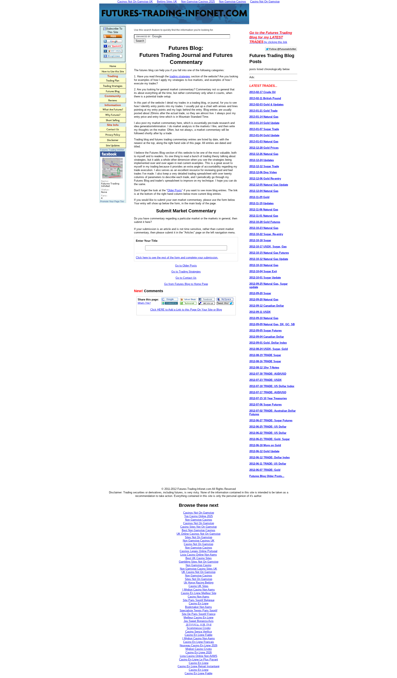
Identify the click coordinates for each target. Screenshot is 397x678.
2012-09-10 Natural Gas (263, 318)
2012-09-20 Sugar (260, 293)
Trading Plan (112, 80)
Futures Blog (113, 91)
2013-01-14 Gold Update (264, 122)
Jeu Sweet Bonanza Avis (199, 621)
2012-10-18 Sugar (260, 240)
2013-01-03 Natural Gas (263, 141)
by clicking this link (270, 37)
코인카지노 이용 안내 (199, 624)
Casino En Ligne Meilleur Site (198, 593)
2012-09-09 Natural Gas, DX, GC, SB (272, 324)
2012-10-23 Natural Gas (263, 228)
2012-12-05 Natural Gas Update (268, 184)
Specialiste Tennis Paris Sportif (198, 610)
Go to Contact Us (186, 277)
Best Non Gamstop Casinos (198, 530)
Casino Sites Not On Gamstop (198, 526)
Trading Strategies (112, 85)
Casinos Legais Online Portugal (198, 551)
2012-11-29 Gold (259, 197)
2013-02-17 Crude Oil (262, 92)
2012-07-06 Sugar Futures (265, 404)
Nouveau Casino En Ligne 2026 (198, 645)
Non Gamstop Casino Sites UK (198, 568)
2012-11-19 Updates (261, 203)
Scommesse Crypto (198, 628)
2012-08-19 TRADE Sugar (265, 355)
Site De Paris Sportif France (198, 614)
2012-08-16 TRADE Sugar (265, 361)
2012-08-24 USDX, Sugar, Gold (268, 348)
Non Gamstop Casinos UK (198, 540)
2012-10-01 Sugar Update (265, 277)
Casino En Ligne (198, 603)
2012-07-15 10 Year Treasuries (268, 398)
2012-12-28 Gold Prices (264, 147)
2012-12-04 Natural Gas (263, 191)
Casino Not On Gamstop (198, 544)
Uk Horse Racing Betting (198, 582)
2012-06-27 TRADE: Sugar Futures (270, 420)
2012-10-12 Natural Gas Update (268, 259)
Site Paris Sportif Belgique (198, 600)
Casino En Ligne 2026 (198, 652)
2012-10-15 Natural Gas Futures (269, 252)
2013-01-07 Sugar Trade (264, 129)
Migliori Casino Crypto (198, 648)
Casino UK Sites (198, 586)
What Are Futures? (113, 109)
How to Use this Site (113, 71)
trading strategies (180, 76)
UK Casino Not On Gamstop (198, 572)
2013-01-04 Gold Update (264, 135)
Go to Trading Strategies (186, 271)
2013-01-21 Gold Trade (263, 110)
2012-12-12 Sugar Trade (264, 166)
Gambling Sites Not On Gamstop (198, 561)
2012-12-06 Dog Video (263, 172)
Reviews (112, 100)
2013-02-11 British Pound (265, 98)
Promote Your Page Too (112, 201)
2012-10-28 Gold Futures (264, 222)
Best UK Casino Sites (198, 558)
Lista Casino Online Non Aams (198, 554)
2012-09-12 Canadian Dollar (266, 305)
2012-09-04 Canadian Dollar (266, 336)
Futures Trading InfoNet (112, 149)
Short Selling (113, 120)
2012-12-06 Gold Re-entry (265, 178)
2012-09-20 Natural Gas (263, 299)
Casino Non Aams (198, 596)
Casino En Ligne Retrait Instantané (198, 666)
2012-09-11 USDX (260, 311)
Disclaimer (112, 140)
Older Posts (174, 190)
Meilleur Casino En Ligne (198, 617)
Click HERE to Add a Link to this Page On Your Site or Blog (186, 309)
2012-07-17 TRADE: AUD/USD (267, 392)
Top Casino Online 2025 (198, 516)
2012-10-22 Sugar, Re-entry (266, 234)
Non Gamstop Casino (198, 565)
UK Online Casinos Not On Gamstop (198, 533)
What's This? (144, 303)
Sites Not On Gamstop (198, 537)
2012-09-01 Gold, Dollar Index (268, 342)
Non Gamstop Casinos (198, 519)
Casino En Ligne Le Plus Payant (198, 659)
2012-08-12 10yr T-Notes (264, 367)
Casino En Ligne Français (198, 641)
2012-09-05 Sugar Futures (265, 330)
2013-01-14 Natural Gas (263, 116)
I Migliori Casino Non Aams (198, 589)
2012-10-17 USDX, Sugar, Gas (268, 246)
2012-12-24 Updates (261, 160)
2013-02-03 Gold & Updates (266, 104)
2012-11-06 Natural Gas (263, 209)
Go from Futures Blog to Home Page (186, 284)
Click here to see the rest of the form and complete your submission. (177, 257)
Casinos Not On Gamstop (198, 512)
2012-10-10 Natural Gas (263, 265)
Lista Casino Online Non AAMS (198, 656)
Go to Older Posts (186, 265)
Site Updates (113, 145)
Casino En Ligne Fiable (198, 634)
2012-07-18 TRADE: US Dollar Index (271, 386)
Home (113, 66)
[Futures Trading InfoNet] (112, 199)
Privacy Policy (112, 134)
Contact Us (112, 129)
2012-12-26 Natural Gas (263, 153)
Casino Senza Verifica (198, 631)
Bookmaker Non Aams (198, 607)
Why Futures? (112, 114)
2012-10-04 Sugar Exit (263, 271)
